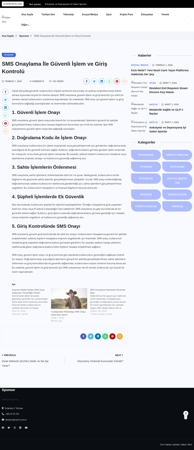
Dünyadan (147, 14)
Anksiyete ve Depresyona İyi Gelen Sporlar (65, 4)
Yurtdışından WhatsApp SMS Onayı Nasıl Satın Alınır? (68, 313)
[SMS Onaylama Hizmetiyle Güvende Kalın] (109, 301)
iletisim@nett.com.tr (16, 419)
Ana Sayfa (27, 14)
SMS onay (90, 99)
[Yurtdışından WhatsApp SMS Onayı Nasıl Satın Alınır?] (69, 298)
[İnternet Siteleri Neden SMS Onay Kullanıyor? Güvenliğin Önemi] (31, 301)
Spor (109, 14)
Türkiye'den (146, 206)
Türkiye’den (48, 14)
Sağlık (177, 166)
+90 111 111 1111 (12, 414)
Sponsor (24, 36)
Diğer (24, 24)
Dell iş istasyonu (10, 399)
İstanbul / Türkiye (13, 408)
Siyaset (146, 178)
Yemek (165, 14)
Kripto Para (126, 14)
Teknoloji (68, 14)
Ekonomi (146, 155)
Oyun (146, 166)
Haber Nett (186, 444)
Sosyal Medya (90, 14)
